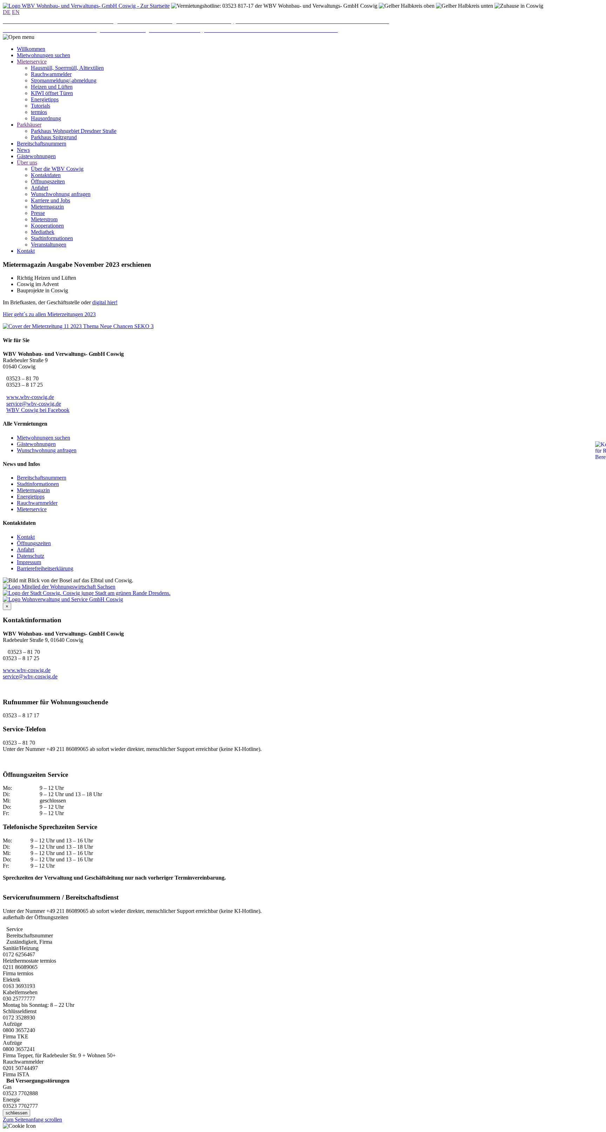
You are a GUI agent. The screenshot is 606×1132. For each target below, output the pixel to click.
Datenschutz (30, 556)
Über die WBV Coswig (57, 169)
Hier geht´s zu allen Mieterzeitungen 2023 (49, 314)
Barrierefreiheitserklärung (45, 568)
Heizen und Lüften (52, 87)
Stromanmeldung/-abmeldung (63, 80)
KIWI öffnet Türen (52, 93)
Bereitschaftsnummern (41, 478)
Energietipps (45, 99)
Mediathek (42, 232)
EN (16, 12)
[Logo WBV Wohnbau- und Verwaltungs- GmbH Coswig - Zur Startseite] (86, 6)
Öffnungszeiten (48, 181)
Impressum (29, 562)
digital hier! (104, 302)
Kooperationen (47, 226)
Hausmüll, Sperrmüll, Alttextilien (67, 68)
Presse (38, 213)
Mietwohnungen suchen (43, 438)
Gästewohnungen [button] (36, 156)
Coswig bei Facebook (37, 410)
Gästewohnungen (36, 444)
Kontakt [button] (26, 251)
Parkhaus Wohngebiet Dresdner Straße (73, 131)
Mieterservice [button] (32, 62)
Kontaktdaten (46, 175)
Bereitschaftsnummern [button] (41, 144)
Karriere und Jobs (50, 200)
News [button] (23, 150)
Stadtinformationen (52, 238)
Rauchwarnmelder (51, 74)
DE (7, 12)
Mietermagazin (47, 207)
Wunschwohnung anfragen (60, 194)
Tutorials (40, 106)
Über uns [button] (27, 162)
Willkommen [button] (31, 49)
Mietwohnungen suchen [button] (43, 55)
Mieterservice (32, 509)
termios (39, 112)
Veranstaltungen (48, 245)
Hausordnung (46, 118)
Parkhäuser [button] (29, 125)
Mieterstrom (44, 219)
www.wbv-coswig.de (30, 397)
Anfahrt (39, 188)
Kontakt (26, 537)
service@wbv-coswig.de (33, 404)
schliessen (16, 1113)
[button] (18, 37)
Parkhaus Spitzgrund (54, 137)
